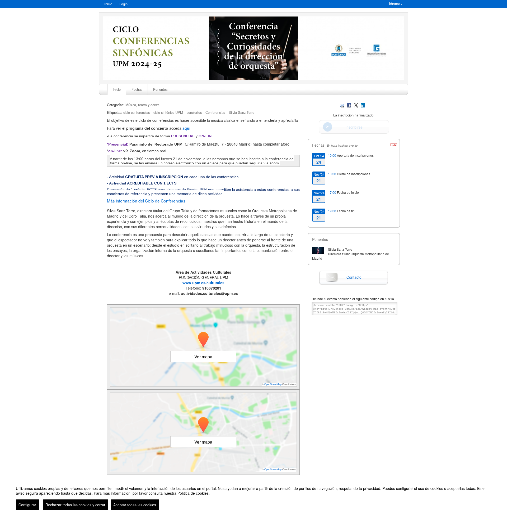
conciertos (194, 112)
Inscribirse (354, 127)
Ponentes (160, 89)
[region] (253, 496)
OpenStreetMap (272, 384)
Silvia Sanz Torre (241, 112)
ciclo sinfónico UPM (168, 112)
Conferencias (215, 112)
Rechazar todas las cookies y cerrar (75, 504)
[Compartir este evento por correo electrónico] (342, 104)
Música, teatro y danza (142, 104)
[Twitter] (356, 104)
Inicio (108, 3)
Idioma (394, 3)
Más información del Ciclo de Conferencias (146, 201)
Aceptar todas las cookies (134, 504)
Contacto (354, 277)
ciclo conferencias (136, 112)
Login (123, 3)
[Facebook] (349, 104)
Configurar (27, 504)
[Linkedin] (363, 104)
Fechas (137, 89)
